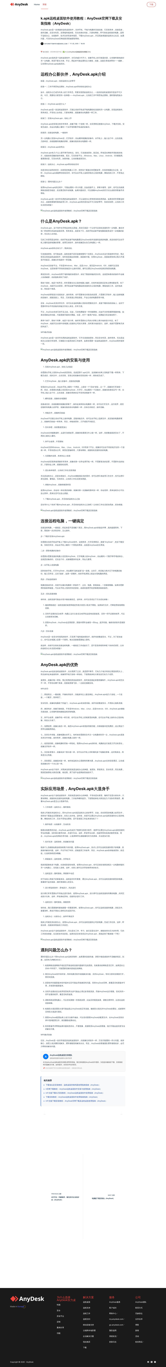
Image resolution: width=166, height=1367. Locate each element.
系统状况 (112, 1336)
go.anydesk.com (116, 1325)
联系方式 (139, 1308)
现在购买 (86, 1342)
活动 (137, 1336)
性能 (58, 1305)
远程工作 (86, 1313)
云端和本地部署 (89, 1330)
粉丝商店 (139, 1342)
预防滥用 (112, 1330)
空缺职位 (139, 1313)
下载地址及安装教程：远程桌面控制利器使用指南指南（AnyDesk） (73, 1085)
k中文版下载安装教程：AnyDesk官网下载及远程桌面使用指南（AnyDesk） (76, 1101)
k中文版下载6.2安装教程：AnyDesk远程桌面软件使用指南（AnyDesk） (75, 1093)
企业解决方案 (88, 1336)
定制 (58, 1322)
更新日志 (112, 1342)
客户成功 (112, 1308)
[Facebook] (148, 1362)
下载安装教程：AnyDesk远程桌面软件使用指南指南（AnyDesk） (72, 1097)
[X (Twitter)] (151, 1362)
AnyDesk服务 (114, 1302)
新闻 (137, 1330)
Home (37, 4)
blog (83, 43)
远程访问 (86, 1319)
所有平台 (60, 1316)
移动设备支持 (88, 1325)
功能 (58, 1333)
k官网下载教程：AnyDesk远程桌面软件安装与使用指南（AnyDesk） (74, 1089)
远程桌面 (86, 1302)
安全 (58, 1310)
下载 (151, 4)
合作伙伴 (139, 1319)
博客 (45, 4)
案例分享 (60, 1327)
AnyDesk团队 (140, 1302)
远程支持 (86, 1308)
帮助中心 (112, 1313)
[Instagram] (155, 1362)
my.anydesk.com (116, 1319)
